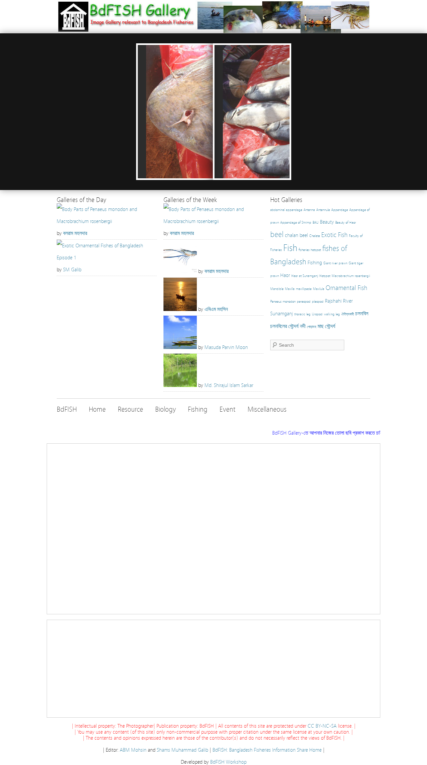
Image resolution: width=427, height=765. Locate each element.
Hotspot (324, 276)
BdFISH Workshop (228, 762)
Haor (285, 275)
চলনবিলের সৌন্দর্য (284, 326)
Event (228, 409)
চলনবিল (361, 314)
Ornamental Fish (346, 288)
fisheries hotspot (310, 250)
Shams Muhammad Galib (182, 750)
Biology (165, 409)
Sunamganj (281, 314)
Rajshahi (333, 301)
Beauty (327, 222)
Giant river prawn (335, 263)
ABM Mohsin (133, 750)
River (348, 301)
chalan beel (296, 235)
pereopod (304, 302)
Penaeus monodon (283, 302)
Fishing (315, 263)
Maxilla (290, 289)
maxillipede (304, 289)
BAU (316, 223)
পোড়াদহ (311, 327)
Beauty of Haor (345, 223)
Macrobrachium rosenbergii (351, 276)
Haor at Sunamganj (304, 276)
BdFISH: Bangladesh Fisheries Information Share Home (267, 750)
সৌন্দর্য (330, 326)
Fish (290, 247)
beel (277, 234)
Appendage (339, 210)
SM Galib (72, 270)
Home (97, 409)
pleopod (318, 302)
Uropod (317, 314)
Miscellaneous (267, 409)
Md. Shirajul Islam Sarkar (228, 385)
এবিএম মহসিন (216, 309)
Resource (130, 409)
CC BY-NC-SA (322, 726)
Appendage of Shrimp (295, 223)
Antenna (309, 210)
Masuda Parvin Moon (226, 347)
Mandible (277, 289)
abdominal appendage (286, 210)
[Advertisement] (213, 529)
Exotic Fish (334, 235)
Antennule (323, 210)
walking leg (332, 314)
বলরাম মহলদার (75, 233)
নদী (303, 326)
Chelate (314, 236)
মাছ (321, 326)
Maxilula (318, 289)
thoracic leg (302, 314)
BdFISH (67, 409)
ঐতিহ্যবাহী (347, 314)
